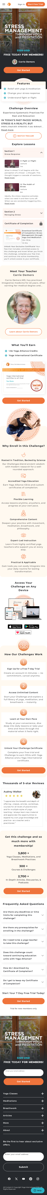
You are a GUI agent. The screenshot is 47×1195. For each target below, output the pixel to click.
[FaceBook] (9, 1178)
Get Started (23, 70)
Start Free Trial (35, 4)
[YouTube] (23, 1178)
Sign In (21, 4)
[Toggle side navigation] (4, 4)
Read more (7, 130)
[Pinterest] (30, 1178)
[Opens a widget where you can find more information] (37, 1191)
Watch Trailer (25, 136)
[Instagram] (37, 1178)
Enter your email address (15, 1071)
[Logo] (9, 4)
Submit (23, 1167)
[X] (16, 1178)
